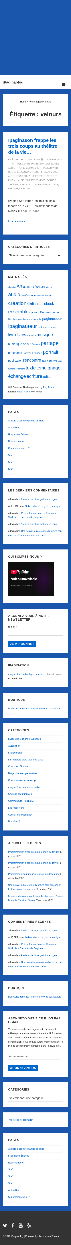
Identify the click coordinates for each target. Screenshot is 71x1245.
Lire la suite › (16, 221)
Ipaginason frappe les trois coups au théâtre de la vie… (32, 146)
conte (48, 295)
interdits (37, 319)
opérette (52, 176)
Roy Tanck (48, 387)
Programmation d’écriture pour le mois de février (33, 852)
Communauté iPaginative (21, 800)
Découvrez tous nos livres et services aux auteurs (34, 708)
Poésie (23, 184)
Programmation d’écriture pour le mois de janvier (33, 862)
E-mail (12, 626)
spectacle (38, 176)
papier (28, 344)
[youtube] (21, 1226)
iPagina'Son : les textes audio (24, 787)
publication (15, 360)
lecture (51, 180)
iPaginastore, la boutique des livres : (27, 674)
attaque (49, 287)
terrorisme (20, 369)
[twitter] (6, 1226)
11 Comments (31, 168)
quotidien (14, 172)
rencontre (32, 360)
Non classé (14, 821)
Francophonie (15, 752)
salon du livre (49, 360)
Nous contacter (16, 441)
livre (12, 334)
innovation (27, 319)
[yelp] (29, 1226)
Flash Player (24, 391)
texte (31, 367)
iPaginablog (13, 82)
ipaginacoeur (52, 319)
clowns (26, 172)
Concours (30, 295)
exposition (34, 312)
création (24, 188)
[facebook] (13, 1226)
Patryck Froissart (32, 352)
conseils (40, 295)
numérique (15, 344)
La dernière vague (47, 327)
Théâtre (13, 184)
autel (11, 176)
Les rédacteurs (16, 807)
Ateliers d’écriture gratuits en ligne (26, 420)
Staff (10, 455)
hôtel (10, 319)
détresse (39, 304)
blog (23, 295)
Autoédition (14, 427)
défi (30, 303)
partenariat (15, 352)
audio (20, 180)
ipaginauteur (50, 184)
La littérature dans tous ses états (25, 759)
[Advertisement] (35, 36)
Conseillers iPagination (20, 814)
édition (48, 377)
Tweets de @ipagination (20, 1119)
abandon (12, 287)
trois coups (23, 176)
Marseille (31, 335)
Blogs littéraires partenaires (22, 773)
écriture (34, 376)
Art (39, 184)
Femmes (45, 312)
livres (21, 334)
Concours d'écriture (18, 766)
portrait (50, 352)
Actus (32, 184)
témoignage (48, 367)
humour (56, 312)
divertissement (34, 180)
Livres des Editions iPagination (24, 738)
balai (47, 172)
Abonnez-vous (23, 1068)
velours (37, 172)
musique (45, 334)
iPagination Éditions (18, 434)
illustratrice (18, 319)
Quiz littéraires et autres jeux (23, 780)
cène (54, 172)
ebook (49, 304)
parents (36, 344)
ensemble (18, 311)
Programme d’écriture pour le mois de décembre (33, 874)
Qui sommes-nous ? (18, 448)
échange (17, 376)
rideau (12, 180)
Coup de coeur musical (20, 794)
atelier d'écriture (34, 287)
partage (13, 188)
